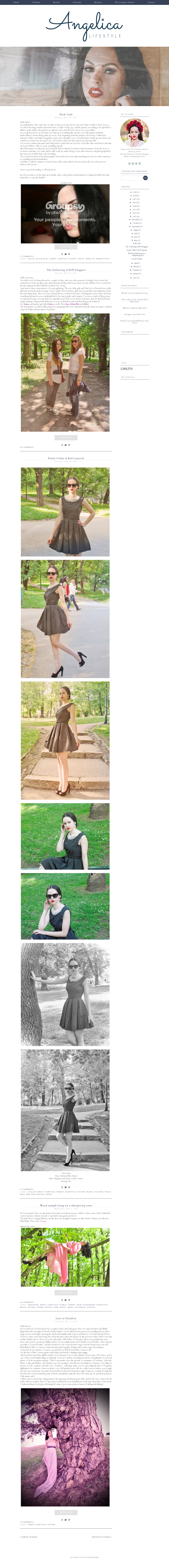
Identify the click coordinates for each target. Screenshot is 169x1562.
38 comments (27, 1522)
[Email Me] (136, 163)
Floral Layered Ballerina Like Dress (134, 322)
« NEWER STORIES (28, 1537)
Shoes (49, 1194)
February (136, 270)
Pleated (99, 1192)
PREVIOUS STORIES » (102, 1537)
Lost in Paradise (66, 1318)
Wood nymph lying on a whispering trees (66, 1205)
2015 (135, 206)
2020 (135, 192)
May (136, 240)
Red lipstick (38, 1194)
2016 (135, 202)
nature (81, 1192)
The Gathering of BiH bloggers (66, 270)
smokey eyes (102, 259)
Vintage (91, 1307)
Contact (151, 2)
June (136, 237)
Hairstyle (70, 1192)
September (136, 226)
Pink (56, 1307)
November (136, 219)
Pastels (49, 1307)
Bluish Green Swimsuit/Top (134, 293)
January (136, 273)
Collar (32, 1192)
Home (16, 2)
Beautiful (33, 1305)
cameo (52, 259)
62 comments (27, 1189)
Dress (40, 1192)
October (136, 223)
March (136, 266)
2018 (135, 196)
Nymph (40, 1307)
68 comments (27, 1302)
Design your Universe (134, 314)
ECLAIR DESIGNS (91, 1557)
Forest (60, 1192)
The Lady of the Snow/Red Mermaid (135, 300)
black (31, 259)
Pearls (90, 1192)
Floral (63, 1305)
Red (28, 1194)
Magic (81, 259)
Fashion (36, 2)
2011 (135, 278)
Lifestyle (77, 2)
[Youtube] (140, 163)
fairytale (62, 259)
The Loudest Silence (125, 2)
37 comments (27, 256)
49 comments (27, 447)
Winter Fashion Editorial (135, 308)
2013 (135, 213)
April (136, 263)
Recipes (98, 2)
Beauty (56, 2)
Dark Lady (66, 114)
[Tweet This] (65, 255)
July (136, 233)
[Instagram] (133, 163)
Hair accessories (86, 1305)
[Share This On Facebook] (62, 255)
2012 (135, 216)
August (136, 230)
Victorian (80, 1307)
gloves (73, 259)
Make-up (90, 259)
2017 (135, 199)
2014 (135, 209)
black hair (42, 259)
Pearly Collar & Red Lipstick (66, 458)
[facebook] (129, 163)
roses (63, 1307)
